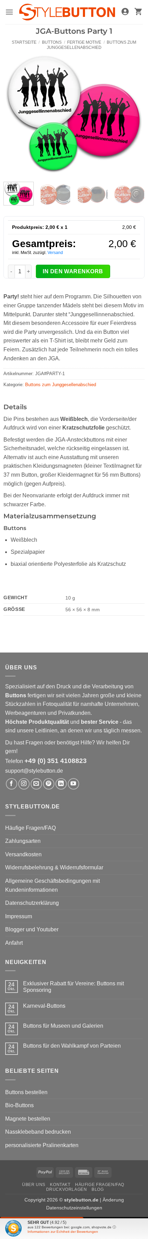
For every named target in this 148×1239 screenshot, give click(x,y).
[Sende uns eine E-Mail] (36, 784)
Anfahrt (14, 943)
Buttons (52, 42)
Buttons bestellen (26, 1092)
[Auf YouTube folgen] (73, 784)
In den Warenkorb (73, 271)
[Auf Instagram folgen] (24, 784)
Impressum (18, 916)
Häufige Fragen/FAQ (30, 828)
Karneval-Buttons (44, 1006)
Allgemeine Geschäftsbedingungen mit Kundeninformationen (52, 885)
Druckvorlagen (66, 1189)
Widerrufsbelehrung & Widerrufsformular (54, 867)
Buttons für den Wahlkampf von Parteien (72, 1046)
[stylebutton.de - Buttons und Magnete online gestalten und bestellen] (67, 12)
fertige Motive (84, 42)
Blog (98, 1189)
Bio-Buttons (19, 1105)
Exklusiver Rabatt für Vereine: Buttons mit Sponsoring (73, 987)
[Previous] (15, 113)
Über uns (33, 1184)
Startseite (24, 42)
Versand (55, 253)
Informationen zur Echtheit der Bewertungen (63, 1231)
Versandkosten (23, 854)
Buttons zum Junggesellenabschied (92, 45)
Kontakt (60, 1184)
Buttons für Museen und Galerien (63, 1026)
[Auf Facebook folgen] (11, 784)
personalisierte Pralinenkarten (41, 1145)
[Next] (133, 113)
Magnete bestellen (27, 1119)
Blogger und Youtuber (32, 929)
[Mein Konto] (125, 12)
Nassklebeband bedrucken (38, 1132)
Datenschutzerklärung (32, 903)
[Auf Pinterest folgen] (48, 784)
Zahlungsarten (23, 841)
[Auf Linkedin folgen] (61, 784)
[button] (9, 11)
